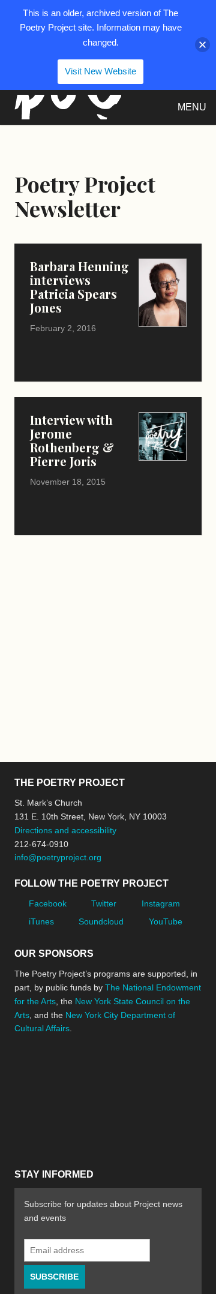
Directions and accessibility (65, 830)
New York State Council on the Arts (33, 1118)
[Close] (202, 44)
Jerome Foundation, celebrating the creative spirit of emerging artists (125, 1066)
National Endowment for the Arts (47, 1066)
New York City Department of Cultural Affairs (98, 1118)
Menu (192, 107)
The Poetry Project (65, 107)
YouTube (165, 921)
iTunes (41, 921)
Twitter (103, 903)
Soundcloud (101, 921)
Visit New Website (100, 71)
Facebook (48, 903)
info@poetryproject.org (57, 857)
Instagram (161, 903)
